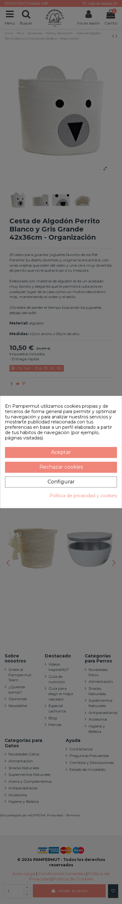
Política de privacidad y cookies (83, 495)
